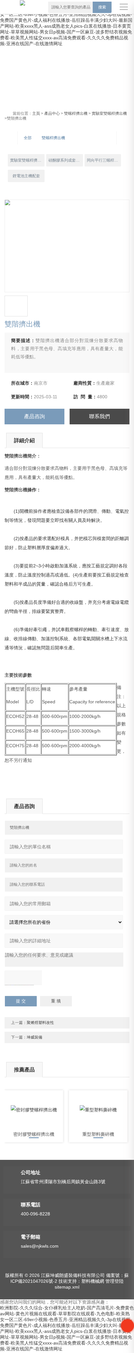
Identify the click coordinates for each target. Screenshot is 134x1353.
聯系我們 (99, 416)
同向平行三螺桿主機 (104, 160)
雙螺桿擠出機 (75, 113)
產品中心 (52, 113)
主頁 (36, 113)
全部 (28, 138)
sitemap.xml (67, 1287)
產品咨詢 (34, 416)
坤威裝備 (34, 1037)
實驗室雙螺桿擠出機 (109, 113)
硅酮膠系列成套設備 (65, 160)
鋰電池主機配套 (26, 176)
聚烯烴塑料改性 (40, 1022)
